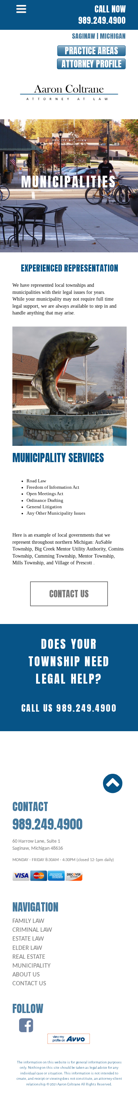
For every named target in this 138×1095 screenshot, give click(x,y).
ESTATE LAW (28, 939)
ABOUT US (26, 974)
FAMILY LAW (28, 921)
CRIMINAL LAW (32, 930)
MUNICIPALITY (31, 966)
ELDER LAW (27, 948)
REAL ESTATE (28, 957)
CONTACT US (29, 983)
